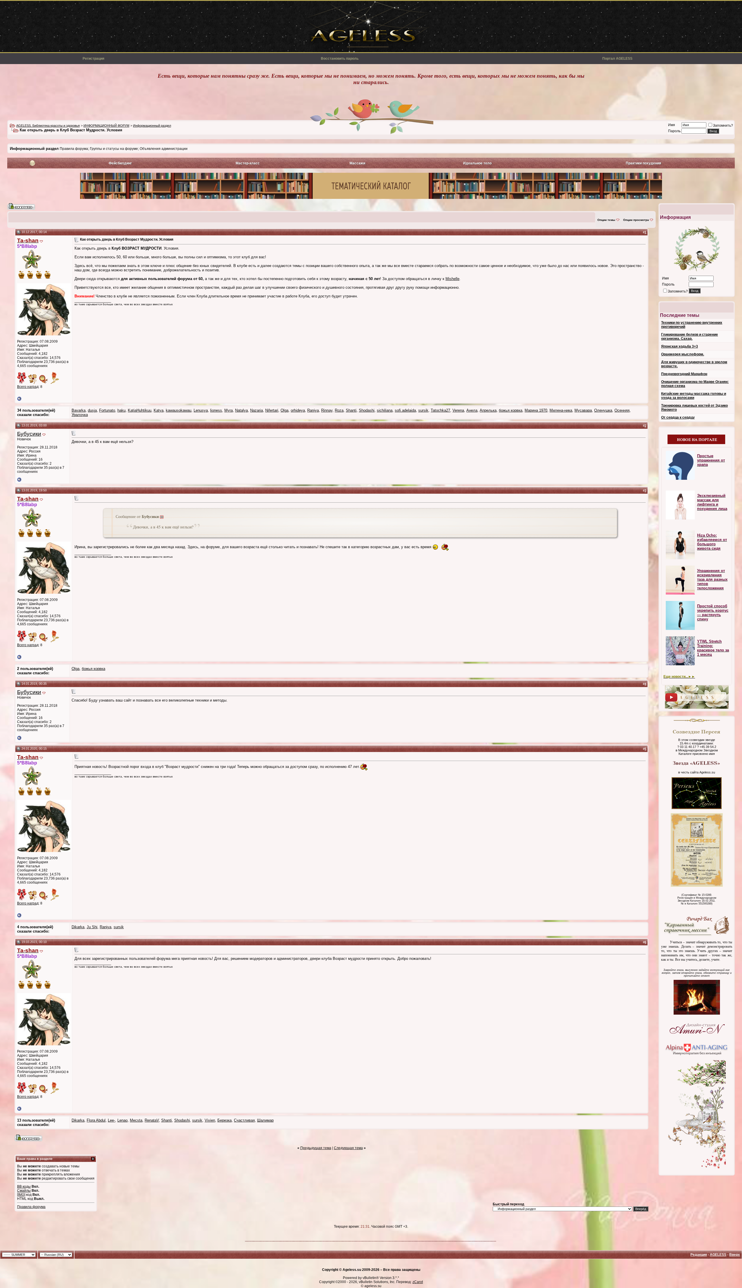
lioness (216, 410)
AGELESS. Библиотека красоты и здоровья (48, 125)
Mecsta (136, 1120)
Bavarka (79, 410)
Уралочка (80, 415)
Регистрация (93, 59)
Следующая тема (348, 1148)
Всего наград (28, 387)
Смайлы (24, 1191)
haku (121, 410)
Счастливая (244, 1120)
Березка (224, 1120)
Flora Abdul (96, 1120)
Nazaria (256, 410)
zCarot (417, 1282)
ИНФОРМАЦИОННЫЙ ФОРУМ (106, 125)
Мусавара (583, 410)
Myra (228, 410)
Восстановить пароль (340, 59)
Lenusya (201, 410)
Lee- (111, 1120)
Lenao (122, 1120)
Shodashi (366, 410)
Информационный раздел (152, 125)
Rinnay (326, 410)
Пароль (674, 131)
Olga (284, 410)
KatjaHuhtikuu (139, 410)
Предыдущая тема (315, 1148)
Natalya (241, 410)
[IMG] (21, 1195)
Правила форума (31, 1207)
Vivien (210, 1120)
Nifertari (271, 410)
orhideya (298, 410)
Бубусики (29, 434)
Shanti (351, 410)
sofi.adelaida (405, 410)
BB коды (24, 1187)
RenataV (152, 1120)
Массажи (357, 163)
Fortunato (107, 410)
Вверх (734, 1255)
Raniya (313, 410)
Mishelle (452, 279)
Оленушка (603, 410)
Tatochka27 (440, 410)
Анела (471, 410)
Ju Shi (92, 927)
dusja (92, 410)
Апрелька (488, 410)
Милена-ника (561, 410)
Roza (339, 410)
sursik (423, 410)
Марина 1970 (536, 410)
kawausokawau (178, 410)
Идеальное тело (477, 163)
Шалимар (265, 1120)
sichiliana (384, 410)
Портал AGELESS (617, 59)
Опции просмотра (636, 219)
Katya (158, 410)
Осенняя (622, 410)
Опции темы (606, 219)
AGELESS (718, 1255)
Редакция (698, 1255)
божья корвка (510, 410)
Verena (458, 410)
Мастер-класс (248, 163)
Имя (671, 125)
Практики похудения (643, 163)
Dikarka (78, 927)
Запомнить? (723, 125)
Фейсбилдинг (120, 163)
